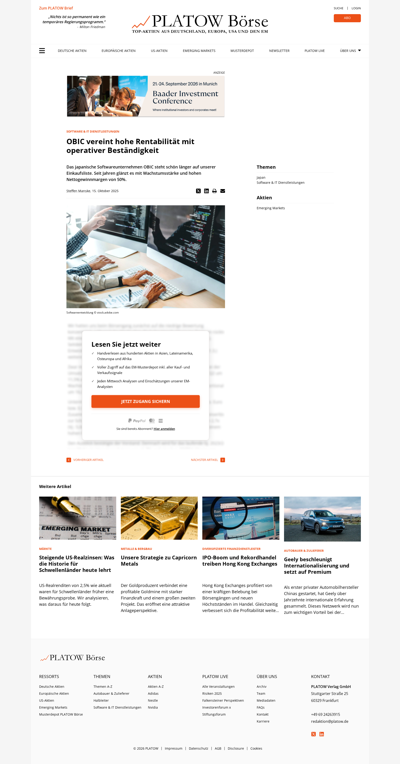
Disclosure (236, 748)
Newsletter (279, 50)
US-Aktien (159, 50)
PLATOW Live (315, 50)
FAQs (261, 707)
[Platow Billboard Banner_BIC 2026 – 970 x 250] (145, 97)
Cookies (256, 748)
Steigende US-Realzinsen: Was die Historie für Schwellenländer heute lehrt (76, 563)
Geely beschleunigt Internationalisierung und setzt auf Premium (316, 565)
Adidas (153, 693)
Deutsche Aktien (72, 50)
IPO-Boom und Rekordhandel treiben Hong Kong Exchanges (239, 560)
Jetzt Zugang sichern (145, 401)
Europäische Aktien (119, 50)
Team (261, 693)
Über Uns (348, 50)
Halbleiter (101, 700)
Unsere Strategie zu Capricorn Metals (159, 560)
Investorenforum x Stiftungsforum (216, 710)
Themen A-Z (103, 686)
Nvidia (153, 707)
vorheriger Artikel (88, 460)
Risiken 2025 (212, 693)
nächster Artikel (204, 460)
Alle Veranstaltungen (218, 686)
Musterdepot (242, 50)
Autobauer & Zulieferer (111, 693)
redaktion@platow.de (329, 721)
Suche (338, 8)
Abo (347, 18)
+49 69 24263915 (325, 714)
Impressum (173, 748)
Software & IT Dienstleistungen (117, 707)
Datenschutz (198, 748)
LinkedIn (321, 734)
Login (356, 8)
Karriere (263, 721)
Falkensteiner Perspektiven (223, 700)
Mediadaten (266, 700)
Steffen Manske (78, 191)
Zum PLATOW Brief (56, 8)
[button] (198, 191)
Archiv (261, 686)
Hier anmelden (164, 429)
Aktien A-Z (156, 686)
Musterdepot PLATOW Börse (61, 714)
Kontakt (263, 714)
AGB (218, 748)
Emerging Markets (199, 50)
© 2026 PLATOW (145, 748)
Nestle (153, 700)
